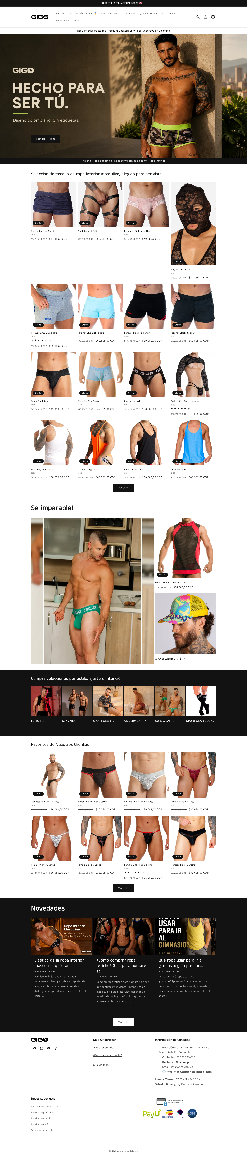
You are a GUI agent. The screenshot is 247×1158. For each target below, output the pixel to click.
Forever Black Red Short (137, 333)
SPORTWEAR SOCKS (200, 721)
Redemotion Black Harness (185, 401)
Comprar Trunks (45, 138)
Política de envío (40, 1124)
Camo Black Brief (40, 401)
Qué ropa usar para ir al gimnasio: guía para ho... (181, 963)
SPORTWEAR (102, 721)
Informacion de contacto (44, 1106)
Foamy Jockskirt (133, 401)
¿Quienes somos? (103, 1047)
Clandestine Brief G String (45, 801)
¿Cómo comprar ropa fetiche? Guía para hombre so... (121, 966)
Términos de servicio (42, 1130)
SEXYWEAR (70, 721)
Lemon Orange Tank (88, 469)
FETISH (36, 721)
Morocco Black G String (183, 865)
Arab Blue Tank (179, 469)
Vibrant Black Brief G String (92, 801)
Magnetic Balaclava (181, 269)
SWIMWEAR (163, 721)
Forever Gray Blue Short (44, 333)
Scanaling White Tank (42, 469)
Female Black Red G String (138, 865)
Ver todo (123, 487)
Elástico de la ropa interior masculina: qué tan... (59, 963)
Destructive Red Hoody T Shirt (171, 582)
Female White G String (43, 865)
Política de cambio (41, 1118)
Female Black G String (89, 865)
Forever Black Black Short (185, 333)
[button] (63, 13)
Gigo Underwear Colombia (126, 1151)
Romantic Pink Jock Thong (138, 231)
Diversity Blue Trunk (88, 401)
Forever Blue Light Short (91, 333)
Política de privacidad (42, 1112)
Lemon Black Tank (133, 469)
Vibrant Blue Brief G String (138, 801)
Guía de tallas (101, 1065)
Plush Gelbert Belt (87, 231)
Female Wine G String (182, 801)
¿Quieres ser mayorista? (107, 1055)
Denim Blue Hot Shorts (43, 231)
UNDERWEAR (133, 721)
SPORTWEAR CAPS (168, 659)
